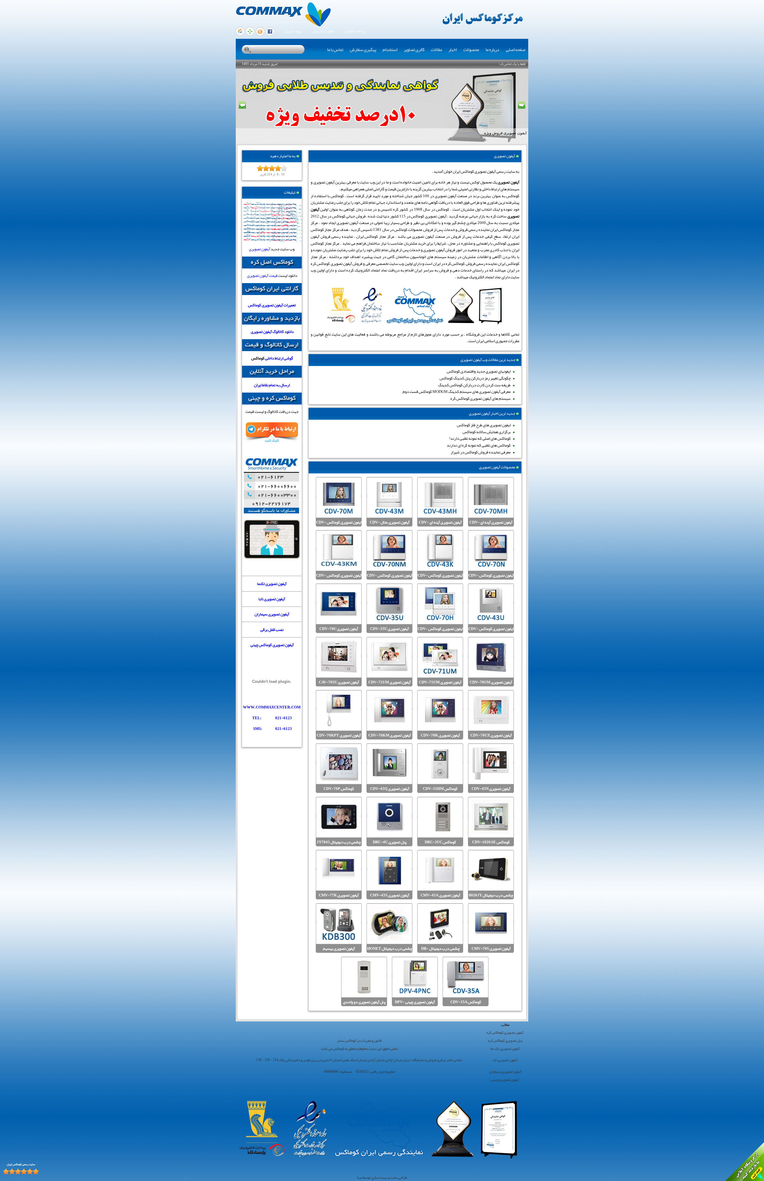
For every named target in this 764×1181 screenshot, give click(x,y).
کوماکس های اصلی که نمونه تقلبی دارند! (480, 438)
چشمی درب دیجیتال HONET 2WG (389, 952)
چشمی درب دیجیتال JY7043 (339, 842)
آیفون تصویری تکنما (271, 584)
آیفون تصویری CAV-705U (339, 682)
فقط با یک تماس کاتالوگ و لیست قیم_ (499, 63)
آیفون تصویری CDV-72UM (389, 682)
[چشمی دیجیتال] (272, 557)
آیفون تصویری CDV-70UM (491, 682)
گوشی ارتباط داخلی (279, 358)
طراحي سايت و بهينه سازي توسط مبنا (382, 1177)
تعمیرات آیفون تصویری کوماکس (272, 305)
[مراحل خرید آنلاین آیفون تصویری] (272, 376)
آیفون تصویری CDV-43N (491, 788)
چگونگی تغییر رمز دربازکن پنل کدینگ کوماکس (475, 378)
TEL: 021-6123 (272, 718)
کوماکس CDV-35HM (440, 788)
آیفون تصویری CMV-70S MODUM (491, 952)
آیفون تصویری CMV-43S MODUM (389, 898)
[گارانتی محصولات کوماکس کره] (272, 294)
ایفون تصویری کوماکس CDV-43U (491, 632)
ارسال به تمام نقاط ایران (272, 385)
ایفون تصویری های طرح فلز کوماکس (484, 425)
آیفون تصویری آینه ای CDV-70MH (490, 525)
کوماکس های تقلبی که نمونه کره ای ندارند (479, 445)
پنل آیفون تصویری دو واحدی (364, 1002)
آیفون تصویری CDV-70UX (491, 735)
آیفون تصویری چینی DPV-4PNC (415, 1005)
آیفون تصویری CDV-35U (389, 629)
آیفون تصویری (259, 249)
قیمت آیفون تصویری (262, 275)
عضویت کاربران (324, 31)
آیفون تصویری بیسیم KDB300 (339, 952)
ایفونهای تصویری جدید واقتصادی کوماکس (479, 371)
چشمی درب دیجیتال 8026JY (491, 895)
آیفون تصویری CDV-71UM (440, 682)
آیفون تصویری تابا (271, 599)
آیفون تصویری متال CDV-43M (389, 525)
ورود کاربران (292, 31)
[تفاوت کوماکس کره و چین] (272, 403)
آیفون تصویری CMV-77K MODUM (339, 898)
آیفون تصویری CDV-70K (440, 735)
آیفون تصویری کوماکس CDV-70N (491, 579)
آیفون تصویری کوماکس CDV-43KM (339, 579)
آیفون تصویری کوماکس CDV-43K (440, 579)
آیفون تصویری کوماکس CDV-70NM (389, 579)
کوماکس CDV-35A (465, 1002)
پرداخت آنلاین (355, 31)
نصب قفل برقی (272, 630)
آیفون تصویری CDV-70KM (389, 735)
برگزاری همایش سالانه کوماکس (487, 432)
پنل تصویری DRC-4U (389, 842)
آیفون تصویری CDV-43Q (389, 788)
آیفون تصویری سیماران (272, 614)
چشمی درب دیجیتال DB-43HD (440, 952)
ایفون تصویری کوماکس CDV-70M (338, 525)
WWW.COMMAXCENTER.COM (272, 707)
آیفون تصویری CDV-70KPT (339, 735)
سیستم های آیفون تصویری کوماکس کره (480, 398)
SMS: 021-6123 (272, 729)
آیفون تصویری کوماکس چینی (272, 645)
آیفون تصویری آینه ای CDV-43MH (440, 525)
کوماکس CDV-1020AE (491, 842)
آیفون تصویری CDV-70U (338, 629)
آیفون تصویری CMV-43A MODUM (440, 898)
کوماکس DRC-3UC (440, 842)
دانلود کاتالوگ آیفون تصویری (272, 332)
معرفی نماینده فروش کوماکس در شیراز (481, 452)
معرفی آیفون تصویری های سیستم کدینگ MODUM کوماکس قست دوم (457, 392)
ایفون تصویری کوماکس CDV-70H (440, 632)
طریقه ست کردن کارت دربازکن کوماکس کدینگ (474, 385)
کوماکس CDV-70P (339, 788)
